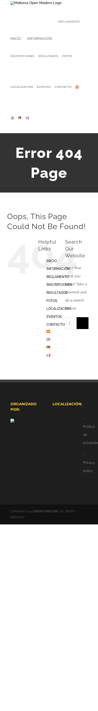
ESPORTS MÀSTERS (45, 511)
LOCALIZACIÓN (58, 309)
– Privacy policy (89, 462)
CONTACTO (55, 324)
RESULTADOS (57, 293)
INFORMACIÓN (58, 269)
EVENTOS (54, 317)
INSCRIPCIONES (59, 285)
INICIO (51, 261)
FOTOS (51, 301)
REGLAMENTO (57, 277)
